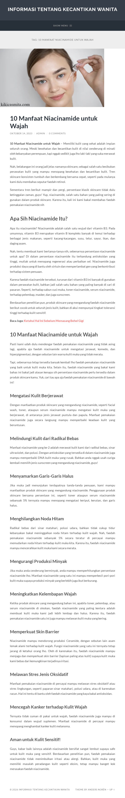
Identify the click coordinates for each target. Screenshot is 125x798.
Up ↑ (112, 789)
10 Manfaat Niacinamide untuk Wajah (54, 122)
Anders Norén (97, 789)
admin (40, 133)
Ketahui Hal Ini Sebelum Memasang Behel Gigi (54, 320)
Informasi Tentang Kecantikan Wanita (62, 9)
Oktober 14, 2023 (21, 133)
